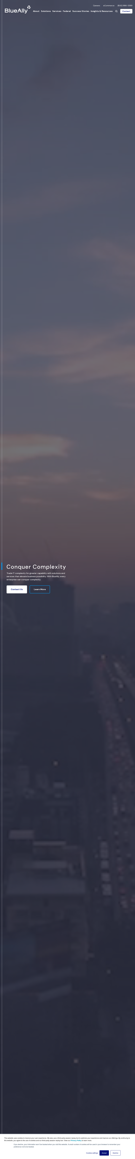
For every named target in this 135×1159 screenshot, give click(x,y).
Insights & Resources (102, 11)
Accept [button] (104, 1153)
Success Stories (80, 11)
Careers (96, 5)
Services (56, 11)
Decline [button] (115, 1153)
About (36, 11)
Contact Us (17, 589)
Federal (67, 11)
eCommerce (108, 5)
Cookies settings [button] (92, 1153)
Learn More (40, 589)
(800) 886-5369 (125, 5)
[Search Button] (116, 11)
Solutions (46, 11)
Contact (126, 11)
